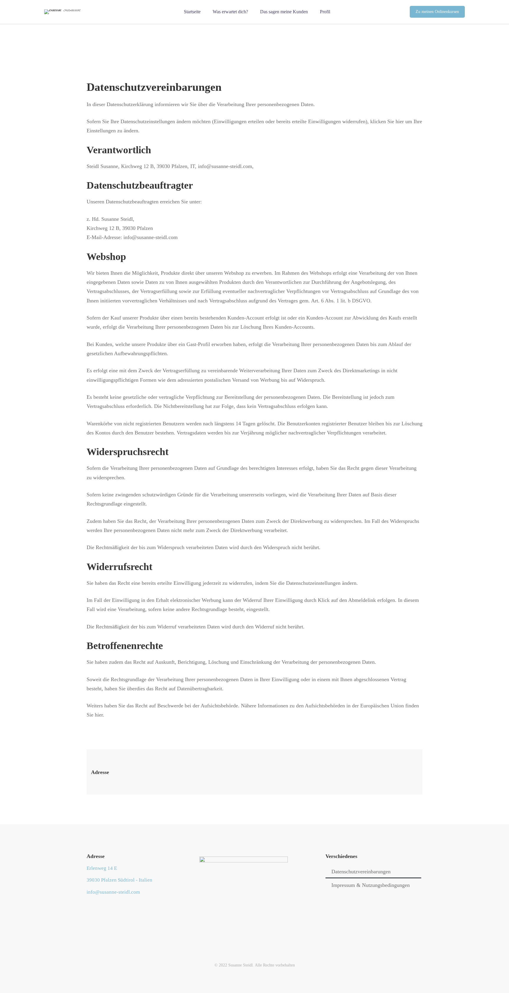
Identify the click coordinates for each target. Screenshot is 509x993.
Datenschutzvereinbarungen (361, 872)
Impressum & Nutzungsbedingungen (370, 885)
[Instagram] (105, 906)
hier (400, 121)
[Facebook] (86, 906)
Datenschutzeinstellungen (313, 583)
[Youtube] (96, 906)
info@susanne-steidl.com (225, 166)
